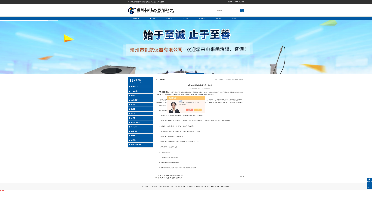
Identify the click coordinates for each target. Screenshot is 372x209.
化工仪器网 (210, 186)
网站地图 (228, 186)
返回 (240, 176)
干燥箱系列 (134, 91)
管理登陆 (197, 186)
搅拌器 (133, 109)
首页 (216, 79)
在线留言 (235, 2)
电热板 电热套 (135, 122)
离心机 (133, 113)
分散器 (133, 118)
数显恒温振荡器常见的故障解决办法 (171, 178)
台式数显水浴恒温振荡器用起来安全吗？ (172, 175)
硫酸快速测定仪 (136, 144)
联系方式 (235, 18)
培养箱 (133, 95)
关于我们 (152, 18)
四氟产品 (134, 135)
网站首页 (229, 2)
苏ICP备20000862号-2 (187, 186)
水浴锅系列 (134, 100)
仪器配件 (134, 140)
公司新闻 (185, 18)
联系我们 (241, 2)
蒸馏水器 (134, 131)
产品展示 (169, 18)
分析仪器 (134, 127)
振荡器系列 (134, 86)
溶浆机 (133, 104)
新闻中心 (221, 79)
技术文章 (202, 18)
